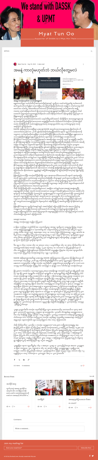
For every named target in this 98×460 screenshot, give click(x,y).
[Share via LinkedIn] (24, 360)
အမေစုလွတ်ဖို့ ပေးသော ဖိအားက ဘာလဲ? (79, 401)
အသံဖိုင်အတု (11, 384)
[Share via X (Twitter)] (19, 360)
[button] (91, 51)
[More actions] (83, 64)
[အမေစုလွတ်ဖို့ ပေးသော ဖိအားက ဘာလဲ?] (80, 387)
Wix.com (33, 456)
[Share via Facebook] (14, 360)
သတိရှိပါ (41, 399)
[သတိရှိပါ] (49, 387)
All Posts (6, 51)
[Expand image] (25, 88)
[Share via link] (28, 360)
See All (92, 376)
